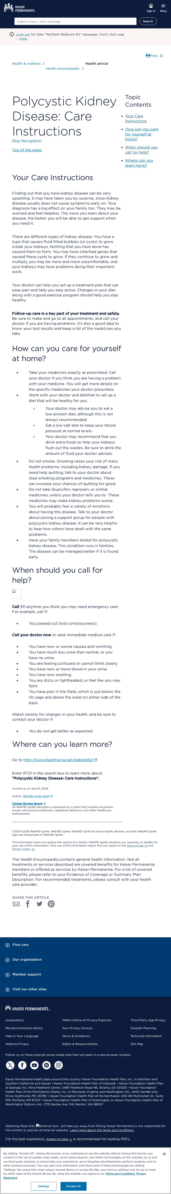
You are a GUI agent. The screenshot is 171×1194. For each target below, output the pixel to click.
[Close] (164, 1154)
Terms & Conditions (76, 1036)
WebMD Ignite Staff (36, 796)
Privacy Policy (21, 848)
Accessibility (14, 1020)
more (23, 38)
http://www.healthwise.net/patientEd (58, 760)
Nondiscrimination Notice (24, 1028)
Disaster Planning (143, 1028)
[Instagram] (58, 1065)
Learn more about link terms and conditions (102, 1130)
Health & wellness (26, 64)
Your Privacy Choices (77, 1028)
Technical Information (146, 1036)
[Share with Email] (16, 904)
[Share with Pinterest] (51, 904)
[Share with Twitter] (39, 904)
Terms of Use (135, 845)
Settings (43, 1186)
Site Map (137, 1044)
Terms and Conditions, (120, 1173)
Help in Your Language (21, 1036)
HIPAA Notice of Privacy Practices (86, 1020)
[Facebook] (22, 1065)
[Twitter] (9, 1065)
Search (148, 21)
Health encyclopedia (63, 69)
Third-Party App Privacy (148, 1020)
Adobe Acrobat (57, 1139)
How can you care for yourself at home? (141, 134)
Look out (23, 34)
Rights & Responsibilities (80, 1044)
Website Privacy (17, 1044)
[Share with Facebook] (28, 904)
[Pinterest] (46, 1065)
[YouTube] (34, 1065)
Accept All (73, 1186)
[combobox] (75, 21)
